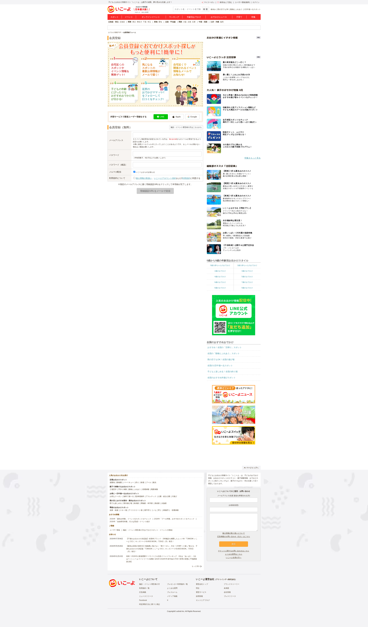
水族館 (164, 503)
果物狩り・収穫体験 (171, 510)
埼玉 (149, 22)
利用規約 (186, 178)
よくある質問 (172, 588)
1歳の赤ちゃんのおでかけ (247, 265)
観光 (154, 482)
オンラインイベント (151, 17)
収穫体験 (145, 489)
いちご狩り (157, 510)
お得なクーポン (116, 496)
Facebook (143, 600)
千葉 (144, 22)
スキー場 (123, 510)
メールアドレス (116, 140)
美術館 (157, 503)
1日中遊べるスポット (252, 9)
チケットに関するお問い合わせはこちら (233, 551)
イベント (129, 17)
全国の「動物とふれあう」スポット (223, 353)
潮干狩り (147, 510)
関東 (129, 22)
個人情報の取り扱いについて (233, 533)
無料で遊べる (128, 496)
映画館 (136, 503)
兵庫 (193, 22)
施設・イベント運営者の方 (149, 584)
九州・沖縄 (214, 22)
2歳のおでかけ (220, 271)
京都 (189, 22)
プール (148, 482)
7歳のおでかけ (247, 282)
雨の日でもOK (223, 9)
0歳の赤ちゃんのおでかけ (220, 265)
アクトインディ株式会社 (225, 579)
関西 (180, 22)
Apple (178, 117)
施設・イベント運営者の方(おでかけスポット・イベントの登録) (147, 530)
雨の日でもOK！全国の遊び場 (220, 359)
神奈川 (139, 22)
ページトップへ (252, 468)
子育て (239, 17)
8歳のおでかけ (220, 288)
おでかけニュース (219, 17)
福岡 (222, 22)
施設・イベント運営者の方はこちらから (186, 127)
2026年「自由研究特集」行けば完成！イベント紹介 (130, 522)
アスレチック (151, 496)
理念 (197, 588)
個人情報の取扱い (144, 178)
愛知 (160, 22)
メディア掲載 (172, 596)
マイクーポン (209, 2)
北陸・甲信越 (170, 22)
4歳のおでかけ (220, 277)
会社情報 (227, 592)
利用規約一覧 (144, 588)
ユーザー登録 (115, 530)
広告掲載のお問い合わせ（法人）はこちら (233, 537)
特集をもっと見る (253, 158)
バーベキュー (128, 482)
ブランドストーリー (231, 584)
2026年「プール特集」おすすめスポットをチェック (174, 519)
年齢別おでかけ (194, 17)
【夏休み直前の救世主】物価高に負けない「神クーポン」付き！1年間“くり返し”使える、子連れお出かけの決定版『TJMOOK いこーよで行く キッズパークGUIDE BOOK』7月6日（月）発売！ (161, 548)
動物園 (119, 482)
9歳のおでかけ (247, 288)
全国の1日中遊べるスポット (220, 365)
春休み (213, 9)
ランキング (174, 17)
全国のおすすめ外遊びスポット (221, 377)
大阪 (185, 22)
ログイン (256, 2)
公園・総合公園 (164, 496)
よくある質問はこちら (233, 554)
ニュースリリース (146, 596)
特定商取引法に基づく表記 (149, 604)
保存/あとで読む (226, 2)
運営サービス (201, 592)
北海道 (122, 22)
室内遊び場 (127, 503)
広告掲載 (142, 592)
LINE (162, 117)
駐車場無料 (140, 496)
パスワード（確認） (118, 165)
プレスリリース (230, 596)
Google (193, 117)
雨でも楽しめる (116, 503)
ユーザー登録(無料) (242, 2)
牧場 (142, 482)
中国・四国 (203, 22)
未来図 (226, 588)
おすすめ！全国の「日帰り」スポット (224, 347)
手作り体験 (122, 489)
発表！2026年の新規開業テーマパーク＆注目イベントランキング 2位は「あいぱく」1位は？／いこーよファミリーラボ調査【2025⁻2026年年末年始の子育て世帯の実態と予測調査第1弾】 (161, 559)
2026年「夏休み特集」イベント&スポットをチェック (130, 519)
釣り (137, 482)
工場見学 (113, 489)
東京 (134, 22)
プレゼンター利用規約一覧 (177, 584)
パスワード (114, 155)
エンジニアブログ (203, 600)
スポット (115, 17)
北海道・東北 (113, 22)
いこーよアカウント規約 (165, 178)
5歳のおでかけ (247, 277)
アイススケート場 (135, 510)
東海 (156, 22)
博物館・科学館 (147, 503)
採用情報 (199, 596)
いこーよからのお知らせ (145, 172)
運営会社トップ (202, 584)
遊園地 (112, 482)
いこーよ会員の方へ (233, 558)
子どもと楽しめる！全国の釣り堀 (222, 371)
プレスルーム (172, 592)
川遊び (174, 496)
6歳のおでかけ (220, 282)
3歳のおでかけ (247, 271)
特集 (253, 17)
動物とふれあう (236, 9)
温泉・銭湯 (114, 510)
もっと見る (196, 566)
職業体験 (154, 489)
